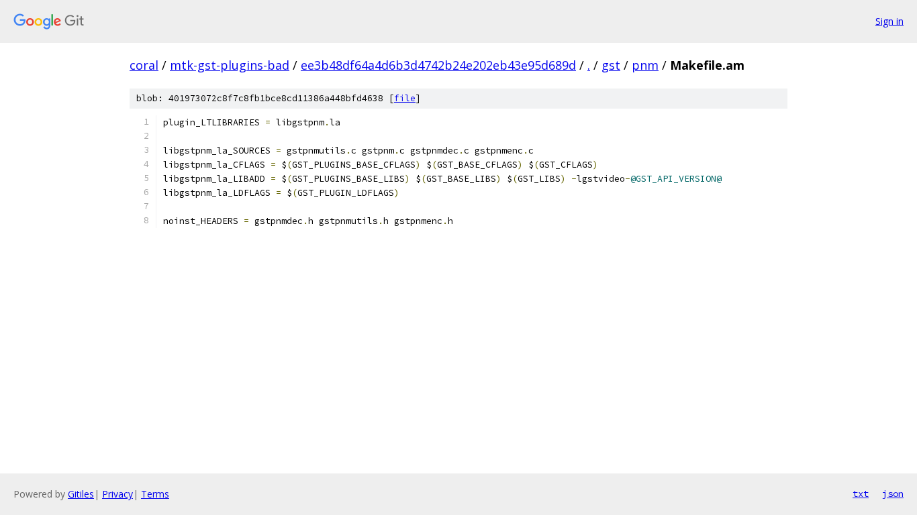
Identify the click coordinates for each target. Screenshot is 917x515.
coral (144, 65)
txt (861, 494)
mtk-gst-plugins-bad (229, 65)
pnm (645, 65)
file (405, 98)
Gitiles (81, 494)
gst (610, 65)
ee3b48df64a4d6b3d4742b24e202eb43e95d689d (438, 65)
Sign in (889, 21)
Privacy (117, 494)
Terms (155, 494)
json (893, 494)
